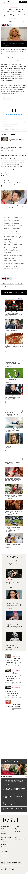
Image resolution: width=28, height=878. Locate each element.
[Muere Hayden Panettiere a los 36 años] (8, 702)
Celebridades (14, 7)
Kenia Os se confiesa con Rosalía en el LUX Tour (13, 584)
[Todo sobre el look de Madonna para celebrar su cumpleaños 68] (14, 615)
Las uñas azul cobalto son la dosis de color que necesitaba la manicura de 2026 (14, 796)
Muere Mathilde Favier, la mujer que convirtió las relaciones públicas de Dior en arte (13, 676)
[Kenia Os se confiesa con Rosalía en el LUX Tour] (14, 573)
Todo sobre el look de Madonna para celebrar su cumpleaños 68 (14, 626)
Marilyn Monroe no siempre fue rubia (12, 646)
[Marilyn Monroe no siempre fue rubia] (14, 636)
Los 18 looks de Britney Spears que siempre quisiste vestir (11, 148)
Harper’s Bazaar (19, 142)
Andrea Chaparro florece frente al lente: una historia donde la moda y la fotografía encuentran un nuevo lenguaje (14, 782)
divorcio (19, 283)
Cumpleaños (6, 286)
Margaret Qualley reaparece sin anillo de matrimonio (13, 605)
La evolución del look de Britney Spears (17, 139)
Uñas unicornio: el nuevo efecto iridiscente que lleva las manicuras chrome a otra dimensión (14, 803)
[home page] (6, 2)
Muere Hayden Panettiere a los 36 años (13, 705)
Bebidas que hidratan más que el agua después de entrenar (14, 809)
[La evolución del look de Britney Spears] (4, 139)
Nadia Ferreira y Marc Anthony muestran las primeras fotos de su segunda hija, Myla (14, 661)
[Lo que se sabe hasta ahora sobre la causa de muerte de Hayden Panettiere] (8, 687)
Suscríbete (23, 1)
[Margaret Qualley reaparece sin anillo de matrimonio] (14, 594)
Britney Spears (7, 283)
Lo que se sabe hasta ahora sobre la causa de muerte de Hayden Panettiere (13, 692)
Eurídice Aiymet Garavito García (18, 21)
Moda (2, 145)
